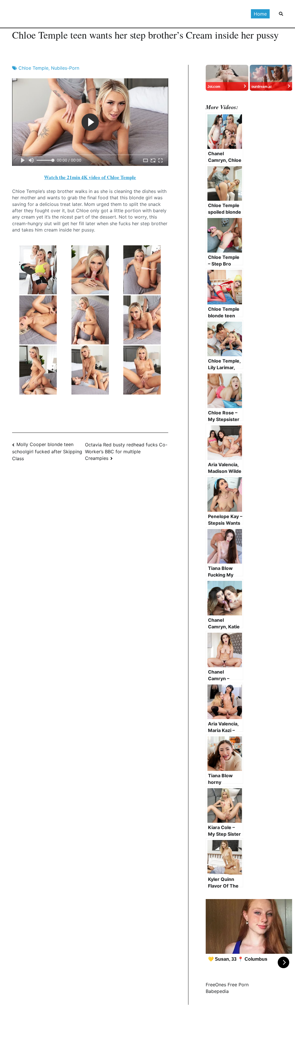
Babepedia (217, 991)
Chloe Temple (33, 68)
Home (260, 14)
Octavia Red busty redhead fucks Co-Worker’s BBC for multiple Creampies (126, 451)
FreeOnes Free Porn (227, 984)
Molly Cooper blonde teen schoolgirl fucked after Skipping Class (47, 451)
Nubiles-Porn (65, 68)
